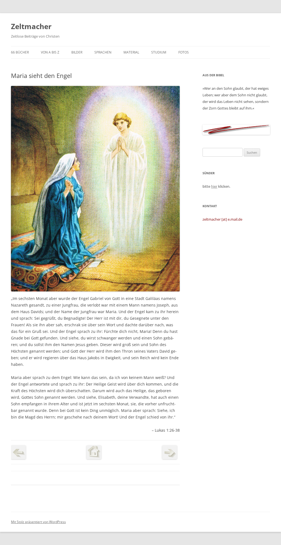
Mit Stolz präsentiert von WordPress (38, 521)
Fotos (183, 52)
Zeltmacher (31, 26)
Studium (158, 52)
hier (214, 186)
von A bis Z (50, 52)
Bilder (76, 52)
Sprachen (102, 52)
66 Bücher (20, 52)
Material (131, 52)
